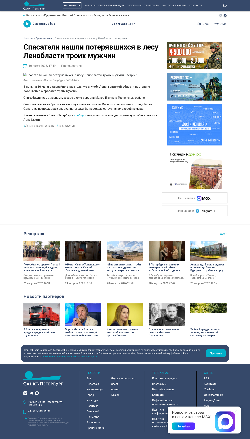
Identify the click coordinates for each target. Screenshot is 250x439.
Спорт (114, 383)
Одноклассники (213, 395)
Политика (92, 406)
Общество (93, 417)
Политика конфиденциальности (165, 411)
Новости (90, 5)
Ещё (222, 233)
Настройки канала (174, 5)
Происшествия (71, 66)
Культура (92, 400)
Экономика (93, 422)
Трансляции (152, 5)
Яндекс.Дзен (212, 400)
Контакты (195, 5)
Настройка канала (163, 389)
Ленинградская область (39, 125)
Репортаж (33, 233)
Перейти (183, 426)
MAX (207, 406)
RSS (206, 378)
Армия (115, 389)
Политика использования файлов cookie (161, 422)
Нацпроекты (72, 5)
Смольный (93, 411)
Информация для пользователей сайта (165, 402)
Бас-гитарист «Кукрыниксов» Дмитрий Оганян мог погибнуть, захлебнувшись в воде (77, 15)
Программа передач (111, 5)
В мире (115, 395)
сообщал (80, 115)
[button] (225, 15)
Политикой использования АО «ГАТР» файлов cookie (70, 356)
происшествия (66, 125)
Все (89, 378)
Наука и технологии (123, 378)
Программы (134, 5)
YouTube (209, 389)
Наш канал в (187, 198)
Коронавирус (95, 389)
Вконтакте (210, 383)
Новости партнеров (43, 296)
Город (90, 395)
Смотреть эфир (44, 23)
